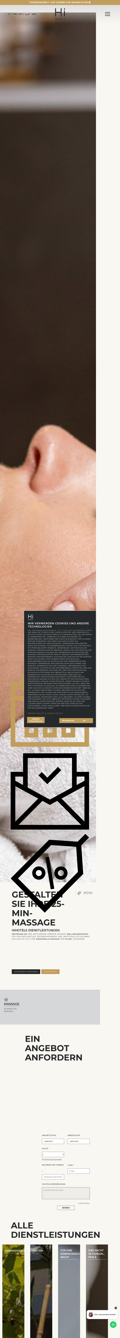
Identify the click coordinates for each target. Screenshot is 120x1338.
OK (84, 721)
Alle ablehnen (68, 721)
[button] (108, 14)
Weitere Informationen (35, 720)
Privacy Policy (36, 713)
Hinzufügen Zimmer (52, 1159)
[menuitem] (11, 14)
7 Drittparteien (64, 630)
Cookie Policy (55, 713)
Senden (66, 1208)
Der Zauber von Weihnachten (69, 2)
